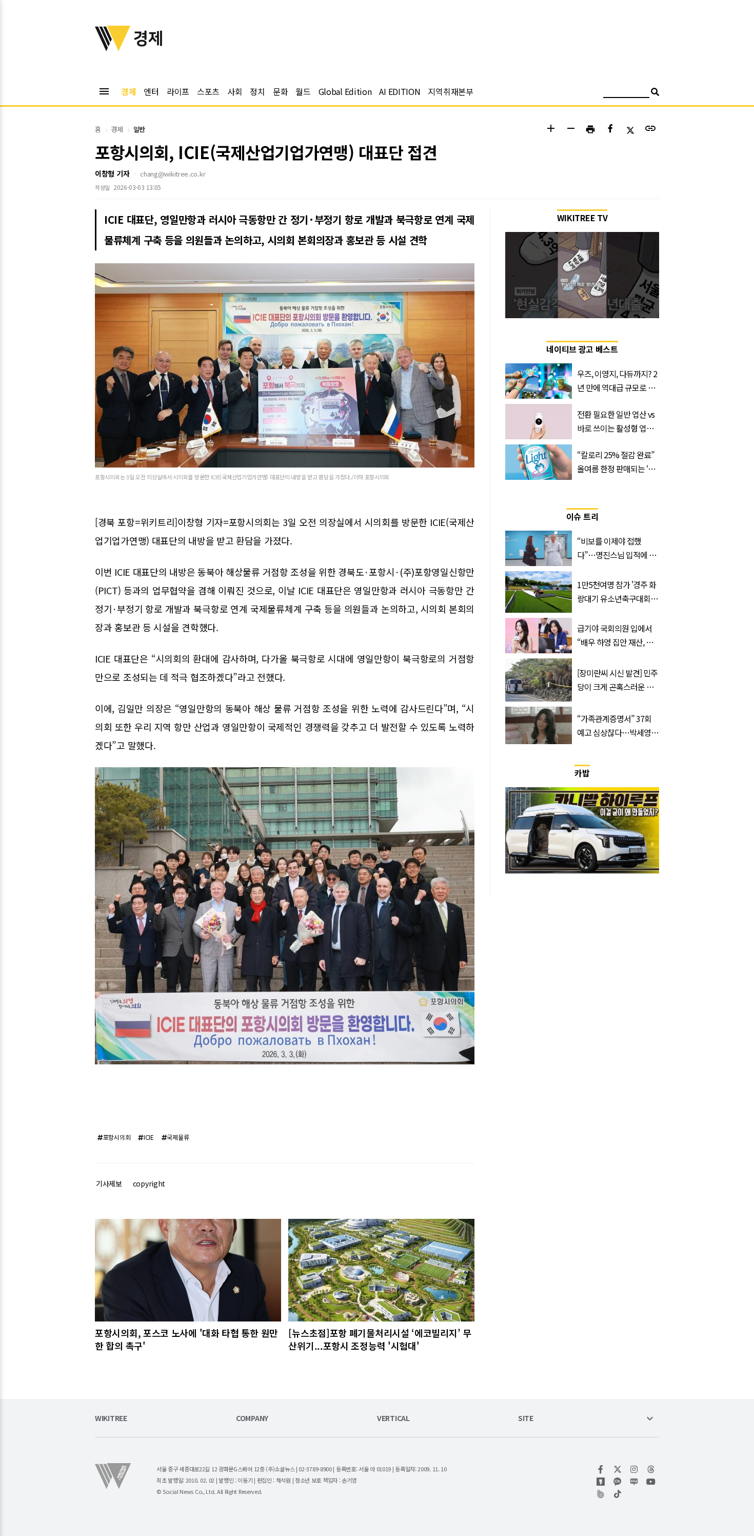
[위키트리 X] (617, 1469)
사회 (234, 91)
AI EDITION (399, 91)
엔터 (151, 91)
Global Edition (345, 91)
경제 (128, 91)
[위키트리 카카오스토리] (600, 1481)
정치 (257, 91)
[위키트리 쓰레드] (651, 1469)
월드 (302, 91)
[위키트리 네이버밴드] (600, 1494)
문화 (280, 91)
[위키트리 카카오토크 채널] (617, 1481)
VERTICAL (393, 1418)
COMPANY (252, 1418)
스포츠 (208, 91)
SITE (525, 1418)
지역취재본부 (450, 91)
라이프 (178, 91)
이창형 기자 (112, 173)
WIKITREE (111, 1418)
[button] (551, 129)
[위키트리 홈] (113, 48)
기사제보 (109, 1183)
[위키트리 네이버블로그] (634, 1481)
